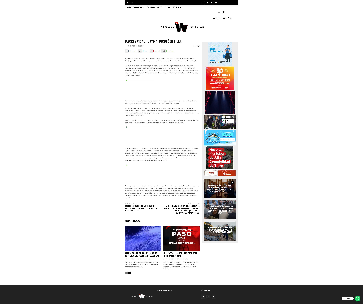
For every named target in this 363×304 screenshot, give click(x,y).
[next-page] (129, 273)
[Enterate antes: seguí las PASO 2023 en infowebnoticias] (181, 238)
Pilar (126, 259)
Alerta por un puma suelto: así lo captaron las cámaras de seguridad (142, 254)
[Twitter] (211, 2)
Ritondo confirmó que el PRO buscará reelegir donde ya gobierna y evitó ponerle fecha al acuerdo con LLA (219, 188)
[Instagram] (207, 2)
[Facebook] (203, 2)
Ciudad (165, 259)
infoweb (197, 46)
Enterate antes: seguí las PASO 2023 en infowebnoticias (180, 254)
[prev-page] (126, 273)
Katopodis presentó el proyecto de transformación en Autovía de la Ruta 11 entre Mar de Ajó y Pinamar (220, 209)
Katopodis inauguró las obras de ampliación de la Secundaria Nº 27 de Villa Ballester (141, 208)
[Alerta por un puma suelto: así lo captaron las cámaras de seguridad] (143, 238)
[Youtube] (216, 2)
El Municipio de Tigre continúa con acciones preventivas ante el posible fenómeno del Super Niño (219, 231)
